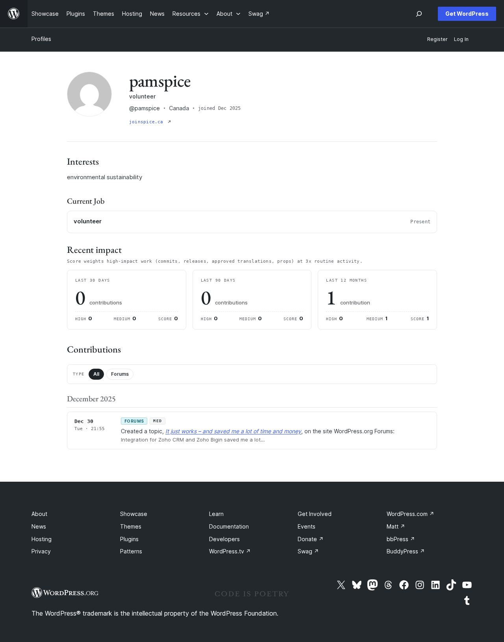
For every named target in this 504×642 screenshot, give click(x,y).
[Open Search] (419, 14)
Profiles (41, 38)
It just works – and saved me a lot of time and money (233, 431)
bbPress (401, 539)
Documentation (229, 526)
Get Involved (315, 513)
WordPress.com (410, 513)
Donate (311, 539)
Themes (130, 526)
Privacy (41, 551)
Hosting (42, 539)
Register (437, 39)
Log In (461, 39)
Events (306, 526)
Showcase (133, 513)
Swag (308, 551)
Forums (120, 374)
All (96, 374)
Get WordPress (467, 13)
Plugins (129, 539)
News (39, 526)
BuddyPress (406, 551)
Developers (224, 539)
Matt (396, 526)
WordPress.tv (230, 551)
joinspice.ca (147, 121)
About (39, 513)
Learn (216, 513)
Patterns (131, 551)
